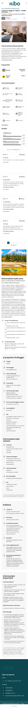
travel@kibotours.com (10, 693)
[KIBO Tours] (8, 667)
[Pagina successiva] (21, 243)
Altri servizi (4, 125)
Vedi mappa (14, 706)
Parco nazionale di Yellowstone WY (10, 8)
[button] (3, 31)
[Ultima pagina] (24, 243)
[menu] (26, 3)
